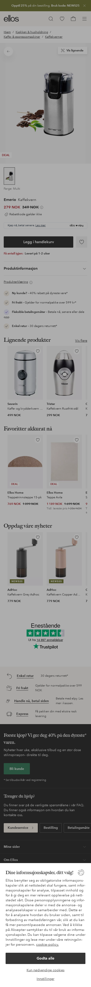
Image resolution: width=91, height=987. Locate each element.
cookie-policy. (47, 944)
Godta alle (45, 958)
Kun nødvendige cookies (45, 970)
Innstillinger (45, 979)
